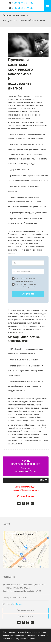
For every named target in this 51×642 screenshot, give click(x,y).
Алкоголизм (19, 15)
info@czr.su (17, 604)
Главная (7, 15)
